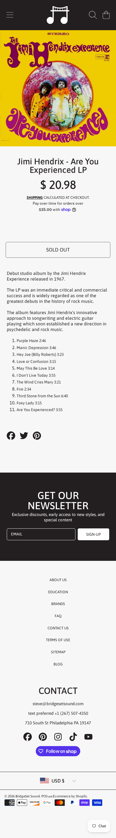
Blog (58, 664)
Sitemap (58, 652)
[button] (10, 15)
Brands (58, 604)
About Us (58, 580)
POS (44, 796)
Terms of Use (58, 640)
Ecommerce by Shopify (70, 796)
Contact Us (58, 628)
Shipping (35, 197)
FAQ (58, 616)
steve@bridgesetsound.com (58, 703)
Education (58, 592)
